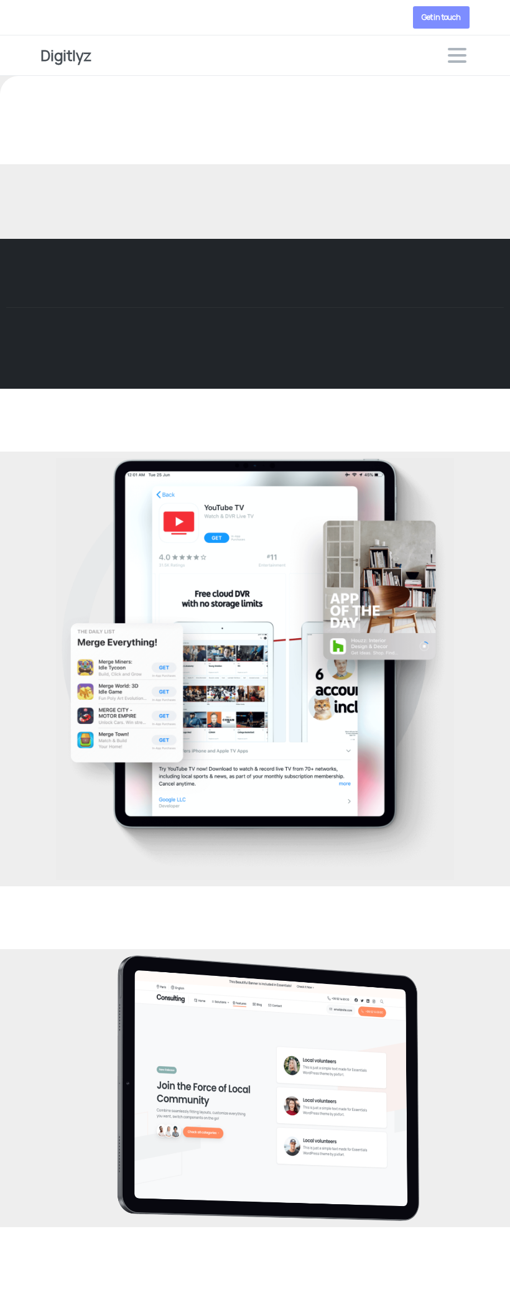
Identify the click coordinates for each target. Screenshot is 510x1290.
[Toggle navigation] (457, 55)
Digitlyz (65, 55)
